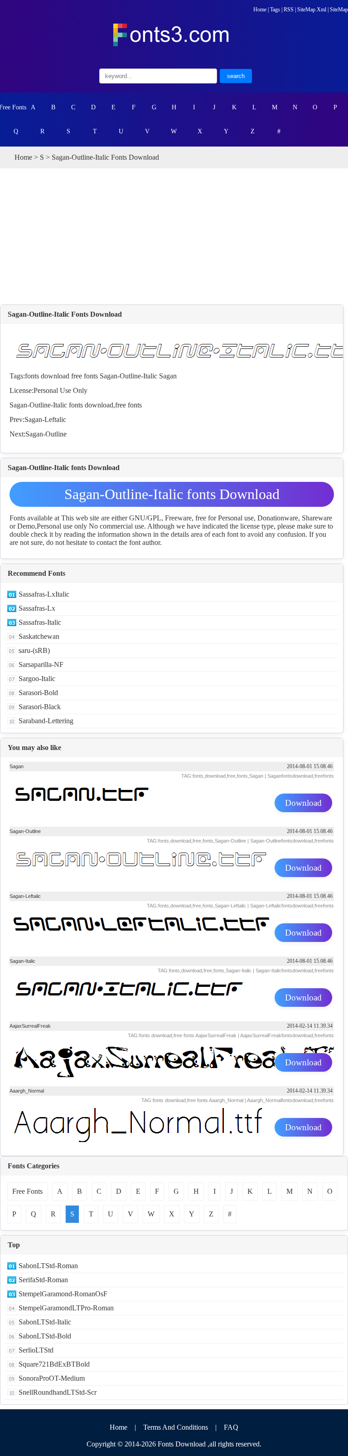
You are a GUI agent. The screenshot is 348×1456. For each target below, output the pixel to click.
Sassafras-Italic (40, 622)
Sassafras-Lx (37, 608)
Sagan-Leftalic (45, 419)
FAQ (231, 1427)
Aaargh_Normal (27, 1090)
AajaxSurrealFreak (30, 1026)
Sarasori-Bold (38, 692)
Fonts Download (182, 1444)
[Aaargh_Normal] (172, 1128)
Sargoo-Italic (37, 678)
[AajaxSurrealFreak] (172, 1063)
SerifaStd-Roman (43, 1280)
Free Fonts (13, 107)
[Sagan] (172, 804)
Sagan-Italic (22, 961)
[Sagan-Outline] (172, 869)
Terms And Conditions (175, 1427)
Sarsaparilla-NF (41, 664)
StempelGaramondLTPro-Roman (66, 1308)
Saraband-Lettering (46, 721)
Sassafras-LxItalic (44, 594)
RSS (289, 9)
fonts (32, 376)
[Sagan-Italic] (172, 998)
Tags (275, 9)
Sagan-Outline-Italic (128, 376)
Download (303, 803)
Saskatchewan (39, 636)
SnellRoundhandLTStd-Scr (58, 1392)
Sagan (168, 376)
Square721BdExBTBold (54, 1364)
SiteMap (339, 9)
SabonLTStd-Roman (48, 1266)
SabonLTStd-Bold (45, 1336)
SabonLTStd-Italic (45, 1322)
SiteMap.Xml (311, 9)
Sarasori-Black (40, 707)
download (55, 376)
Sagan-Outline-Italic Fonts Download (65, 314)
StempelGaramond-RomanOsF (63, 1294)
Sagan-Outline (46, 434)
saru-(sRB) (34, 650)
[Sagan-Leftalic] (172, 933)
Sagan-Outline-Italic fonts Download (172, 494)
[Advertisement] (174, 236)
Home (259, 9)
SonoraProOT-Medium (52, 1378)
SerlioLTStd (36, 1350)
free (76, 376)
